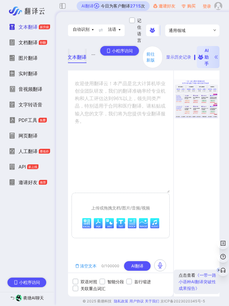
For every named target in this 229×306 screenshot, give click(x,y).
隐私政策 (121, 301)
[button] (120, 215)
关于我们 (152, 301)
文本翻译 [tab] (76, 57)
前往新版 (150, 56)
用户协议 (136, 301)
